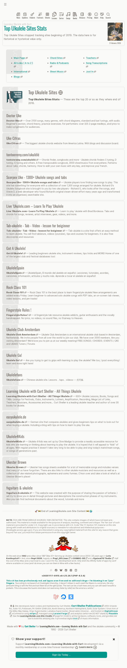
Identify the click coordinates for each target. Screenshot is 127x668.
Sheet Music (57, 71)
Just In (90, 71)
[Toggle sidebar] (5, 4)
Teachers (91, 58)
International (21, 71)
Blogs (17, 76)
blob (75, 618)
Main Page (20, 58)
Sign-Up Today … (61, 654)
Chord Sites (56, 58)
